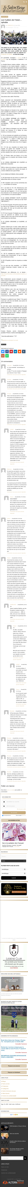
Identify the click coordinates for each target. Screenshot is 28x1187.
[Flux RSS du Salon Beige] (15, 1114)
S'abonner (4, 1170)
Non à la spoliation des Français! (13, 843)
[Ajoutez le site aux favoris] (14, 1114)
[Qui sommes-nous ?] (11, 1114)
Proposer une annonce (14, 1065)
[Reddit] (19, 351)
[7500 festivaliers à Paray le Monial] (5, 1131)
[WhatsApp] (7, 355)
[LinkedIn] (15, 351)
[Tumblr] (23, 351)
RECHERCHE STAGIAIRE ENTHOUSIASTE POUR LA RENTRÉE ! (13, 1056)
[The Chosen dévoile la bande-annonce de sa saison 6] (5, 1153)
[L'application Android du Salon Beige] (17, 1114)
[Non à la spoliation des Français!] (14, 840)
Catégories (5, 1088)
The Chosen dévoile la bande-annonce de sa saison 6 (17, 1149)
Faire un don (6, 1083)
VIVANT (12, 429)
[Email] (3, 355)
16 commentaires (9, 27)
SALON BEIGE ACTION (14, 820)
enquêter (3, 59)
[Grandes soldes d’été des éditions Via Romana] (5, 1146)
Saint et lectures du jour (9, 1091)
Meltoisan (9, 469)
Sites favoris (5, 1093)
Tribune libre (5, 16)
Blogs (4, 1081)
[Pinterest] (11, 351)
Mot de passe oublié (21, 809)
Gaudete (9, 379)
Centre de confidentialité (9, 1096)
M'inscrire (24, 815)
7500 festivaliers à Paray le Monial (18, 1126)
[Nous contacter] (12, 1114)
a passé (18, 57)
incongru (9, 393)
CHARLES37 (10, 25)
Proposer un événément (14, 1072)
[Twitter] (3, 351)
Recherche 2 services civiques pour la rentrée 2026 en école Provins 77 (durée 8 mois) (13, 1048)
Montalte (12, 711)
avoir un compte (10, 790)
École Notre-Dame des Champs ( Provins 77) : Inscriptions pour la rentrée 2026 (13, 1040)
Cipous (11, 496)
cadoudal (9, 365)
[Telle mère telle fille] (5, 1138)
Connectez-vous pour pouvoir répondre (16, 374)
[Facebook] (7, 351)
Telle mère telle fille (14, 1133)
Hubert (8, 518)
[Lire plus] (17, 846)
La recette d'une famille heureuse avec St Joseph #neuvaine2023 (13, 938)
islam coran (4, 344)
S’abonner (5, 1086)
